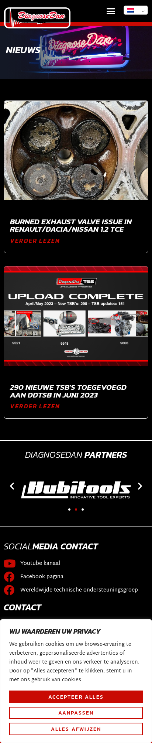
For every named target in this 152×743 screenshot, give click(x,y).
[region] (76, 681)
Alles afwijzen (76, 729)
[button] (111, 11)
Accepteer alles (76, 697)
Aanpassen (76, 713)
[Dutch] (136, 10)
